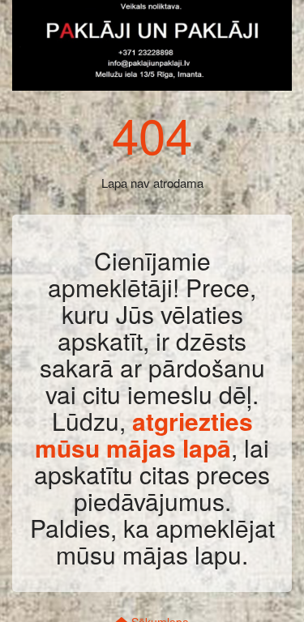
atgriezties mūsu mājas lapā (144, 434)
